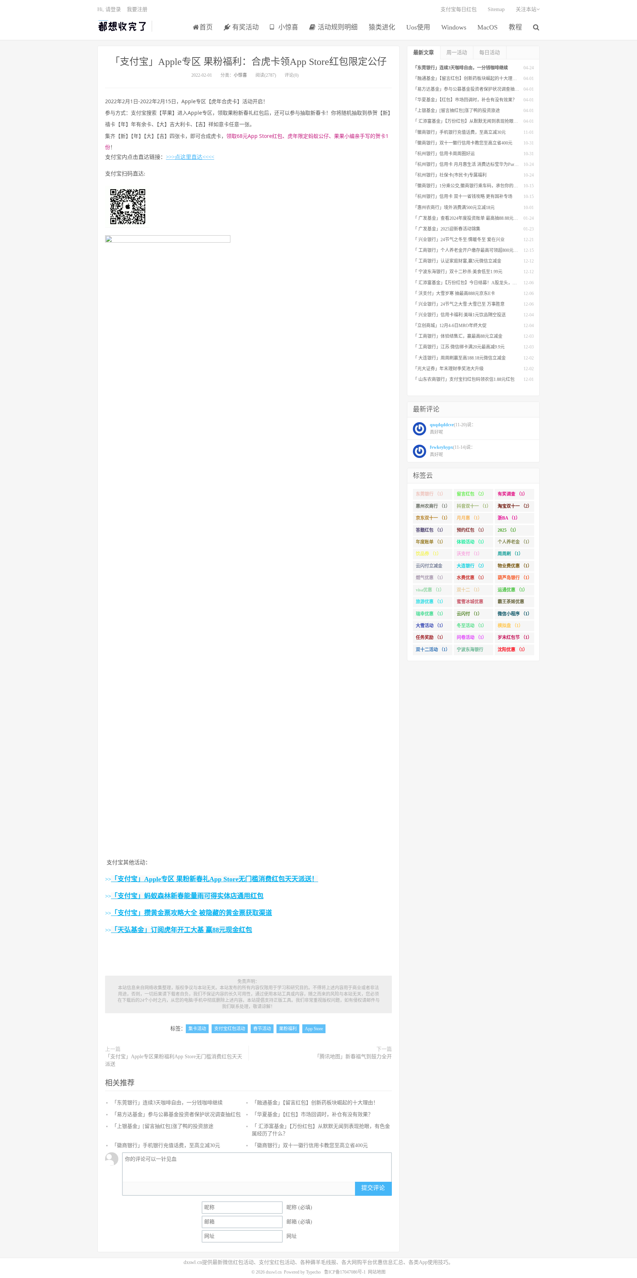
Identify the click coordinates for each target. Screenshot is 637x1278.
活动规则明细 (337, 27)
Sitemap (496, 9)
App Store (314, 1028)
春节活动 (262, 1028)
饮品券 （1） (428, 553)
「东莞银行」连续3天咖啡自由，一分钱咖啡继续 (167, 1102)
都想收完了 (122, 26)
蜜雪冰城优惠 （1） (470, 603)
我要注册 (137, 9)
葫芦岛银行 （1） (515, 577)
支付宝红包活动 (229, 1028)
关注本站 (526, 9)
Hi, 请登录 (109, 9)
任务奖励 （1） (431, 637)
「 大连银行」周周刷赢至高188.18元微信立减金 (459, 358)
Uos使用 (418, 27)
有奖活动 (244, 27)
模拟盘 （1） (510, 625)
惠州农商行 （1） (433, 506)
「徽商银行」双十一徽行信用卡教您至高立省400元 (310, 1145)
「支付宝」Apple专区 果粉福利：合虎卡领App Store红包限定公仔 (248, 61)
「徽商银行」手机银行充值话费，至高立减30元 (166, 1145)
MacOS (487, 27)
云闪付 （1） (469, 614)
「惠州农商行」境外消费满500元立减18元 (454, 207)
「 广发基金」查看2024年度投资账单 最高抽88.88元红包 (467, 218)
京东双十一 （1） (433, 518)
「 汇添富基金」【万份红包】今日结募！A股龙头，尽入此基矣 (474, 282)
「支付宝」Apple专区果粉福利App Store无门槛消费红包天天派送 (173, 1060)
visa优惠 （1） (430, 590)
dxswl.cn (274, 1272)
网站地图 (377, 1272)
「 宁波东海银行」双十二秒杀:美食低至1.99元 (457, 271)
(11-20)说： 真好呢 (453, 428)
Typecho (313, 1272)
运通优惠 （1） (513, 590)
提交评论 (373, 1188)
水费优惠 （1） (472, 577)
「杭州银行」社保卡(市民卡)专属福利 (450, 175)
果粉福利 (288, 1028)
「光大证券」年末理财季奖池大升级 (448, 368)
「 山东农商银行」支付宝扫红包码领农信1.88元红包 (464, 379)
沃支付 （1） (469, 553)
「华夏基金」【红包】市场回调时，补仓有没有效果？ (312, 1114)
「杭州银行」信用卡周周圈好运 (444, 153)
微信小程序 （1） (515, 614)
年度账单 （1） (431, 542)
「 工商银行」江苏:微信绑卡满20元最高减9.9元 (459, 347)
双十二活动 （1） (433, 649)
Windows (453, 27)
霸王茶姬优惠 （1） (511, 603)
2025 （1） (508, 530)
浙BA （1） (509, 518)
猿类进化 (382, 27)
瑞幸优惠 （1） (431, 614)
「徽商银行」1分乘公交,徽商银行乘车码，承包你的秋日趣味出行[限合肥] (484, 185)
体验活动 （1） (472, 542)
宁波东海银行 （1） (470, 651)
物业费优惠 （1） (515, 566)
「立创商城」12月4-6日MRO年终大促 (450, 325)
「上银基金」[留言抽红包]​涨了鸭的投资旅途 (162, 1126)
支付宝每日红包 (459, 9)
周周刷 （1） (510, 553)
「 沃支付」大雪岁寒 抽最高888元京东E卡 (454, 293)
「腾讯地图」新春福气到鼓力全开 (353, 1056)
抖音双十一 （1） (474, 506)
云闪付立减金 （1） (429, 567)
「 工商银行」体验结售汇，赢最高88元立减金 (457, 336)
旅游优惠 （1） (431, 601)
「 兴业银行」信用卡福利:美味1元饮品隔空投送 (459, 314)
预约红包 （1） (472, 530)
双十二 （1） (469, 590)
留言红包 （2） (472, 494)
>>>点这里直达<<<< (190, 157)
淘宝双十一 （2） (515, 506)
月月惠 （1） (469, 518)
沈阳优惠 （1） (513, 649)
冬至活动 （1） (472, 625)
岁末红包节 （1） (515, 637)
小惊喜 (287, 27)
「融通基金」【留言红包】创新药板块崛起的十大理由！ (315, 1102)
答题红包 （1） (431, 530)
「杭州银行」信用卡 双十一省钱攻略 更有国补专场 (462, 196)
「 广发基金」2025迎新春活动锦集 (446, 229)
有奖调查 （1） (513, 494)
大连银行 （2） (472, 566)
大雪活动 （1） (431, 625)
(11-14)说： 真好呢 (452, 451)
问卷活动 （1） (472, 637)
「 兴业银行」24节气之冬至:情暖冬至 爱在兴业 (459, 239)
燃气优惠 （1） (431, 577)
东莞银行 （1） (431, 494)
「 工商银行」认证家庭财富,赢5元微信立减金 (457, 261)
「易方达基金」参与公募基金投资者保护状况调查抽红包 (176, 1114)
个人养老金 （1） (515, 542)
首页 (206, 27)
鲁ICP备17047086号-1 (345, 1272)
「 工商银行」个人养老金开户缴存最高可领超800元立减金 (470, 250)
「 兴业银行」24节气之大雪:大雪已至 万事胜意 (459, 304)
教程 (515, 27)
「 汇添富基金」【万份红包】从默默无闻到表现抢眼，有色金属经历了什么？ (487, 121)
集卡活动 (197, 1028)
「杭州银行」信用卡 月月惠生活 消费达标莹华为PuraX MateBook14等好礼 (485, 164)
